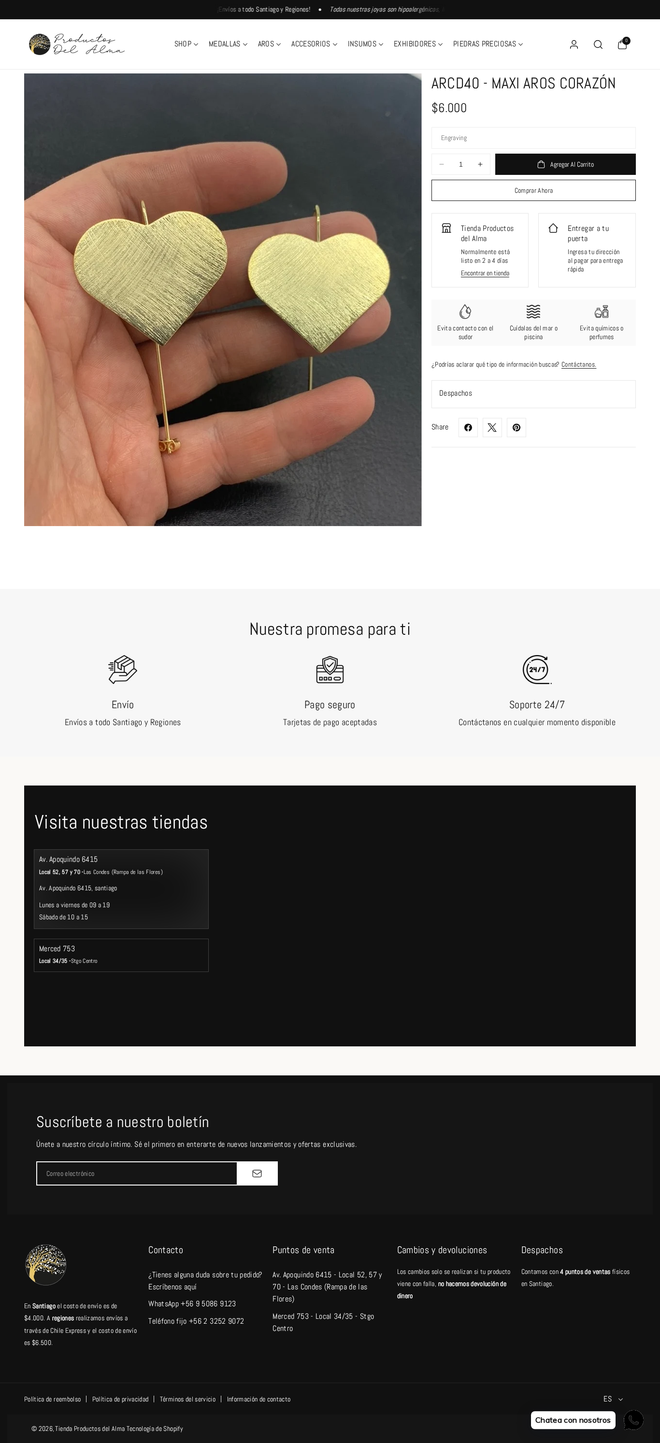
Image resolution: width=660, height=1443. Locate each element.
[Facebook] (468, 427)
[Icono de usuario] (574, 44)
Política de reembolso (52, 1399)
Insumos (362, 44)
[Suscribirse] (257, 1173)
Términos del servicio (187, 1399)
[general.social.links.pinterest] (516, 427)
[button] (186, 44)
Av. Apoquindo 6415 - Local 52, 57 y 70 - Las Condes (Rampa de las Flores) (327, 1287)
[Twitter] (492, 427)
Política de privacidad (120, 1399)
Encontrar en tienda (485, 273)
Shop (182, 44)
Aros (266, 44)
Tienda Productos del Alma (90, 1428)
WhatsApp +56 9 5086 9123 (192, 1304)
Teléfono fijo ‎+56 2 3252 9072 (196, 1321)
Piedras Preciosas (484, 44)
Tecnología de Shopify (155, 1428)
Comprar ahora (534, 190)
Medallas (225, 44)
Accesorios (310, 44)
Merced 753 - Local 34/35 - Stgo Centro (323, 1322)
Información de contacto (259, 1399)
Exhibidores (415, 44)
